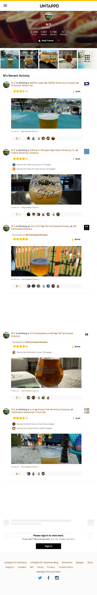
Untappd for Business (15, 562)
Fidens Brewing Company (25, 153)
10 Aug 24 (15, 467)
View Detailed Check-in (29, 131)
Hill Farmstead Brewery (57, 226)
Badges (80, 562)
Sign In (48, 546)
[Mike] (43, 138)
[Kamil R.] (58, 214)
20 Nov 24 (15, 279)
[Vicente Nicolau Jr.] (33, 138)
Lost (32, 409)
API (31, 567)
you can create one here (62, 539)
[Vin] (28, 138)
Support (10, 567)
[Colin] (33, 286)
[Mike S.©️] (53, 138)
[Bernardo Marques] (28, 214)
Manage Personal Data (48, 571)
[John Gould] (43, 397)
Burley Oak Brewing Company (54, 409)
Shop (90, 562)
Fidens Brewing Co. (64, 150)
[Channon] (38, 214)
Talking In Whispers (40, 150)
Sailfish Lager (37, 82)
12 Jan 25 (15, 131)
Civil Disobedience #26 (42, 333)
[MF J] (48, 286)
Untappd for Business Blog (44, 562)
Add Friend (48, 40)
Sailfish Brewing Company (62, 82)
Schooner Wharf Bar (22, 85)
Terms (40, 567)
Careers (22, 567)
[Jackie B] (33, 214)
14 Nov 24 (15, 391)
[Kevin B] (38, 138)
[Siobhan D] (48, 138)
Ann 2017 (36, 226)
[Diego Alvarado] (38, 286)
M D (13, 82)
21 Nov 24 (15, 207)
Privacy (51, 567)
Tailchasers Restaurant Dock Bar (28, 412)
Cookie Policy (66, 567)
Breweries (67, 562)
